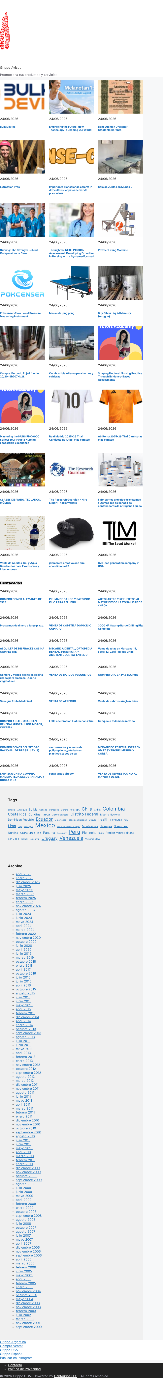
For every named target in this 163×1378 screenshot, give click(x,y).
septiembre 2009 (29, 1180)
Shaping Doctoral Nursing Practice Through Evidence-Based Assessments (120, 376)
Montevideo (90, 826)
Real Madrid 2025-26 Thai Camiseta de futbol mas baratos (69, 438)
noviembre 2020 (28, 938)
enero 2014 (24, 1025)
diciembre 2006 (28, 1247)
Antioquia (22, 810)
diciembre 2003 (28, 1303)
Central (64, 810)
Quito (101, 833)
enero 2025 (24, 902)
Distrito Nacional (110, 814)
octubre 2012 (26, 1069)
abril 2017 (23, 969)
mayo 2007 (24, 1239)
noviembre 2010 (28, 1124)
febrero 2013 (25, 1057)
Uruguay (49, 838)
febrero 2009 (26, 1204)
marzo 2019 (25, 957)
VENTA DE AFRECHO (62, 701)
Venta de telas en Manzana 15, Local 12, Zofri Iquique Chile (117, 650)
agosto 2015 (25, 993)
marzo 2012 (25, 1081)
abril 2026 (23, 874)
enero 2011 (24, 1116)
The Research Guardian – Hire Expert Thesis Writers (68, 501)
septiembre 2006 (29, 1255)
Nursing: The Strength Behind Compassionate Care (19, 251)
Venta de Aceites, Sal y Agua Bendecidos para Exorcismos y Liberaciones (19, 566)
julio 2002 (23, 1315)
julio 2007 (23, 1235)
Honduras (116, 819)
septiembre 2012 (28, 1073)
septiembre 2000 (29, 1327)
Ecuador (44, 819)
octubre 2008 (26, 1212)
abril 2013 (23, 1053)
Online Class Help (30, 832)
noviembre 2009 (28, 1172)
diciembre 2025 (28, 882)
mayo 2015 (24, 1005)
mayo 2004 (24, 1299)
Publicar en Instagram (16, 1358)
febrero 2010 (25, 1160)
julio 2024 (23, 914)
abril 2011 (23, 1104)
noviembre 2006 (28, 1251)
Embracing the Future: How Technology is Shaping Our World (70, 128)
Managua (28, 826)
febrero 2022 (26, 934)
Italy (126, 820)
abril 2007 (23, 1243)
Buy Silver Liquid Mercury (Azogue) (114, 315)
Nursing (13, 832)
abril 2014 (23, 1021)
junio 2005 (24, 1271)
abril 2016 (23, 985)
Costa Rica (17, 814)
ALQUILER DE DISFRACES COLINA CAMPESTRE (22, 650)
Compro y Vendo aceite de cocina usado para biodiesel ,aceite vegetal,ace (21, 678)
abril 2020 (23, 949)
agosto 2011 (25, 1092)
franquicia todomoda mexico (116, 721)
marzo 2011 (24, 1108)
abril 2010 (23, 1152)
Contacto (15, 1365)
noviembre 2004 (28, 1291)
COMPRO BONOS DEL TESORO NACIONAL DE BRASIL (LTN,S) (19, 749)
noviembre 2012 (28, 1065)
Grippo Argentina (13, 1342)
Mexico (45, 825)
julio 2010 (23, 1140)
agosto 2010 (25, 1136)
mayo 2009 (24, 1196)
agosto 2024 (25, 910)
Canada (43, 810)
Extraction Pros (10, 186)
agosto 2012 (25, 1077)
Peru (74, 832)
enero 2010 (24, 1164)
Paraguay (62, 833)
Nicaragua (106, 826)
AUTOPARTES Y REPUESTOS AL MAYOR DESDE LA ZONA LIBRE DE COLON (120, 602)
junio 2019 (23, 953)
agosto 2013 (25, 1037)
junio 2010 (23, 1144)
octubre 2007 (26, 1227)
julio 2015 (23, 997)
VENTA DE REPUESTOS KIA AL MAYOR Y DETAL (117, 775)
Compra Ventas (11, 1346)
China (97, 809)
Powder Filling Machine (113, 250)
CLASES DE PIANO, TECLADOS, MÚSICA (20, 501)
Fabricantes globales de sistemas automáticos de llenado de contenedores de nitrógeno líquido (120, 503)
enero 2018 (24, 965)
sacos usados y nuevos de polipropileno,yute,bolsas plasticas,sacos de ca (65, 750)
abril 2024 (23, 926)
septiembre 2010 (28, 1132)
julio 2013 (23, 1041)
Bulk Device (8, 126)
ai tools (11, 810)
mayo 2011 (24, 1100)
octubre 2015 (26, 989)
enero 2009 (24, 1208)
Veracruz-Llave (92, 839)
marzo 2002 (25, 1319)
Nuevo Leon (121, 826)
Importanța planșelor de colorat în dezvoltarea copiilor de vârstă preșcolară (70, 190)
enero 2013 (24, 1061)
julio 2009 (23, 1188)
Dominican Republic (21, 819)
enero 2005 (24, 1287)
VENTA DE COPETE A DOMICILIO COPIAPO (70, 627)
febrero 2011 (25, 1112)
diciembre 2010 (27, 1120)
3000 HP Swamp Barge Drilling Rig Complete (120, 627)
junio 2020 (24, 946)
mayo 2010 (24, 1148)
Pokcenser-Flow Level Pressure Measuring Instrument (20, 315)
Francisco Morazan (77, 820)
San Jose (13, 838)
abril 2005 (23, 1279)
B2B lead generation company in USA (118, 564)
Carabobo (54, 810)
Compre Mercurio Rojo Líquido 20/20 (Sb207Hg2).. (19, 375)
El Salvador (60, 820)
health (103, 819)
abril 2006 (23, 1259)
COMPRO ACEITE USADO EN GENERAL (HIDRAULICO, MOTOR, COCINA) (21, 724)
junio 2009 (24, 1192)
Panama (49, 833)
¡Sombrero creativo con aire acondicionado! (67, 564)
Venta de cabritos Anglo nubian (118, 701)
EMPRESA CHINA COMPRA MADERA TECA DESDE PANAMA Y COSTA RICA (22, 777)
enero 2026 (24, 878)
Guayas (92, 820)
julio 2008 (23, 1224)
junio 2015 (23, 1001)
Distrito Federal (84, 814)
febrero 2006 (26, 1267)
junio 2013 (23, 1045)
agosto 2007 (25, 1231)
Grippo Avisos (10, 67)
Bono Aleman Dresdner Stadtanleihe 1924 (112, 128)
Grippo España (11, 1354)
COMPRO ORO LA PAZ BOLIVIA (118, 674)
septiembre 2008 (29, 1216)
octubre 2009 (26, 1176)
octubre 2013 (26, 1029)
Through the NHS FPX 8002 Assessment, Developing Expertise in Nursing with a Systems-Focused (71, 253)
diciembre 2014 (27, 1017)
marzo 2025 (25, 894)
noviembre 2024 (28, 906)
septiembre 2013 (28, 1033)
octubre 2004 (26, 1295)
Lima (12, 826)
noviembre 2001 (28, 1323)
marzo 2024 (25, 930)
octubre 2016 (26, 973)
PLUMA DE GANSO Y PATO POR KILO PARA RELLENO (69, 600)
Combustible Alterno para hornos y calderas (71, 375)
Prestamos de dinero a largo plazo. (22, 625)
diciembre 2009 (28, 1168)
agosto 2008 (25, 1220)
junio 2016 (23, 981)
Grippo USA (9, 1350)
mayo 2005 (24, 1275)
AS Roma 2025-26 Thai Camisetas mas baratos (120, 438)
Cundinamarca (39, 814)
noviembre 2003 (28, 1307)
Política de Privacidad (24, 1369)
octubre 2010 (26, 1128)
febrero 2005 (26, 1283)
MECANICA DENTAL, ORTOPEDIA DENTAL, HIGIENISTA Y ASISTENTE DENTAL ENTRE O (70, 651)
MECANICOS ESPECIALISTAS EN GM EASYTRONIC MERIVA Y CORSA (119, 750)
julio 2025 (23, 886)
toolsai (24, 839)
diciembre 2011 (27, 1085)
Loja (20, 826)
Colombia (114, 809)
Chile (87, 809)
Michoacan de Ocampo (68, 826)
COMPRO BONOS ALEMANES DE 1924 (21, 600)
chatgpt (75, 809)
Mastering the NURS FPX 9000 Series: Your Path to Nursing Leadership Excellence (19, 439)
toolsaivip (35, 839)
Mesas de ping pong (61, 313)
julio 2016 (23, 977)
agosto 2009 (25, 1184)
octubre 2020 (26, 942)
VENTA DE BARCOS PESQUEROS (70, 674)
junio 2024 (24, 918)
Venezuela (71, 838)
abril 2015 (23, 1009)
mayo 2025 (24, 890)
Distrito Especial (60, 814)
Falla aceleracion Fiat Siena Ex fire (71, 721)
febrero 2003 (26, 1311)
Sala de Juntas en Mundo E (115, 186)
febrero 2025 (26, 898)
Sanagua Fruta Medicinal (16, 701)
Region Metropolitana (120, 832)
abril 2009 (23, 1200)
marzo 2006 (25, 1263)
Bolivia (33, 809)
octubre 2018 (26, 961)
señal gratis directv (61, 773)
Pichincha (89, 833)
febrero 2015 (25, 1013)
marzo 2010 (25, 1156)
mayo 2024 (24, 922)
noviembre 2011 (28, 1088)
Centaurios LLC (65, 1376)
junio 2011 (23, 1096)
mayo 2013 (24, 1049)
